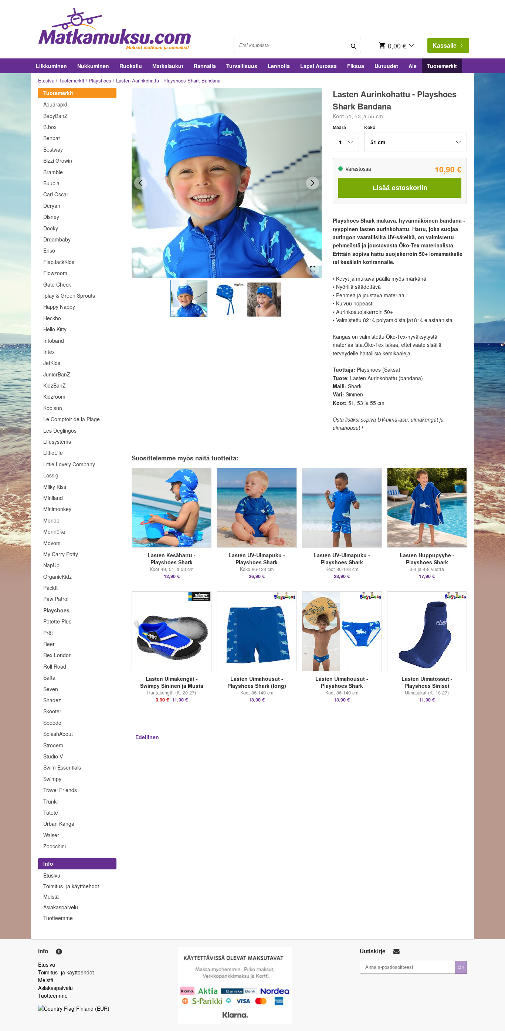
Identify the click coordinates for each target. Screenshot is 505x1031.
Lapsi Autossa (318, 66)
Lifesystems (57, 441)
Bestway (53, 149)
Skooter (52, 711)
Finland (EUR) (92, 1008)
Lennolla (279, 66)
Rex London (57, 655)
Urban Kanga (58, 823)
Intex (49, 351)
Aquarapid (55, 104)
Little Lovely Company (69, 464)
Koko (369, 127)
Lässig (50, 475)
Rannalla (205, 66)
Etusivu (46, 80)
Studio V (53, 756)
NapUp (51, 565)
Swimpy (52, 778)
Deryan (51, 205)
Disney (51, 216)
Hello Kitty (55, 329)
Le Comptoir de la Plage (71, 419)
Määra (339, 127)
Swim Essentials (62, 767)
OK (461, 967)
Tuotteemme (58, 918)
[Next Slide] (312, 182)
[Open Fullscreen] (312, 269)
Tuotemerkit (442, 66)
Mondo (51, 520)
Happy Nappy (59, 306)
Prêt (48, 632)
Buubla (51, 183)
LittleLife (53, 452)
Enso (49, 250)
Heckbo (52, 318)
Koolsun (52, 408)
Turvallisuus (241, 66)
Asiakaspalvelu (60, 907)
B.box (50, 127)
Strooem (53, 745)
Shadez (52, 700)
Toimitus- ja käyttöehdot (71, 886)
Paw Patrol (55, 598)
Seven (50, 689)
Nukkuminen (93, 66)
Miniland (53, 497)
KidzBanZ (54, 385)
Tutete (50, 812)
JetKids (51, 362)
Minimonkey (57, 509)
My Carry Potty (60, 554)
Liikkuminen (51, 66)
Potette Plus (57, 621)
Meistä (51, 896)
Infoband (53, 340)
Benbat (51, 138)
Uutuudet (386, 66)
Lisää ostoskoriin (400, 188)
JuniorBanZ (56, 374)
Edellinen (147, 737)
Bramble (53, 172)
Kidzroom (54, 396)
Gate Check (57, 284)
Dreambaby (57, 239)
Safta (49, 677)
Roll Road (54, 666)
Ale (413, 66)
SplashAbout (58, 733)
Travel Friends (60, 790)
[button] (188, 298)
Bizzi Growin (57, 160)
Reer (49, 644)
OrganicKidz (57, 576)
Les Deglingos (60, 430)
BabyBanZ (55, 115)
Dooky (50, 228)
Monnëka (54, 531)
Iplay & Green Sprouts (69, 295)
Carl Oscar (55, 194)
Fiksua (355, 66)
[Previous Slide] (140, 182)
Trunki (50, 801)
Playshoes (100, 80)
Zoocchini (54, 846)
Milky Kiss (54, 486)
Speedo (52, 722)
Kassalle (445, 46)
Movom (52, 543)
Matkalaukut (167, 66)
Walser (51, 835)
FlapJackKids (58, 262)
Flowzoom (55, 273)
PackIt (50, 587)
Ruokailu (130, 66)
